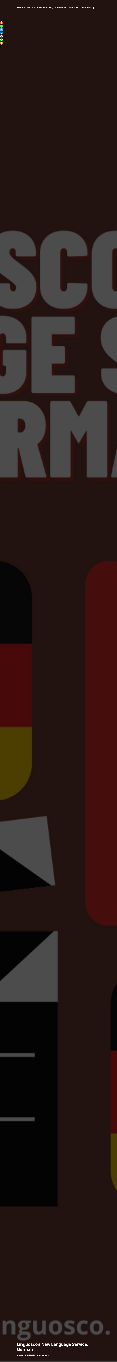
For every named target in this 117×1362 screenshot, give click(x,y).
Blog (51, 7)
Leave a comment (44, 1355)
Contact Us (85, 7)
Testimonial (60, 7)
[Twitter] (1, 29)
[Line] (1, 39)
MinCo (21, 1355)
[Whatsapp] (1, 26)
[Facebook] (1, 36)
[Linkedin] (1, 33)
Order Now (73, 7)
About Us (28, 7)
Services (41, 7)
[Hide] (0, 46)
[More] (94, 8)
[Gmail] (1, 22)
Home (20, 7)
